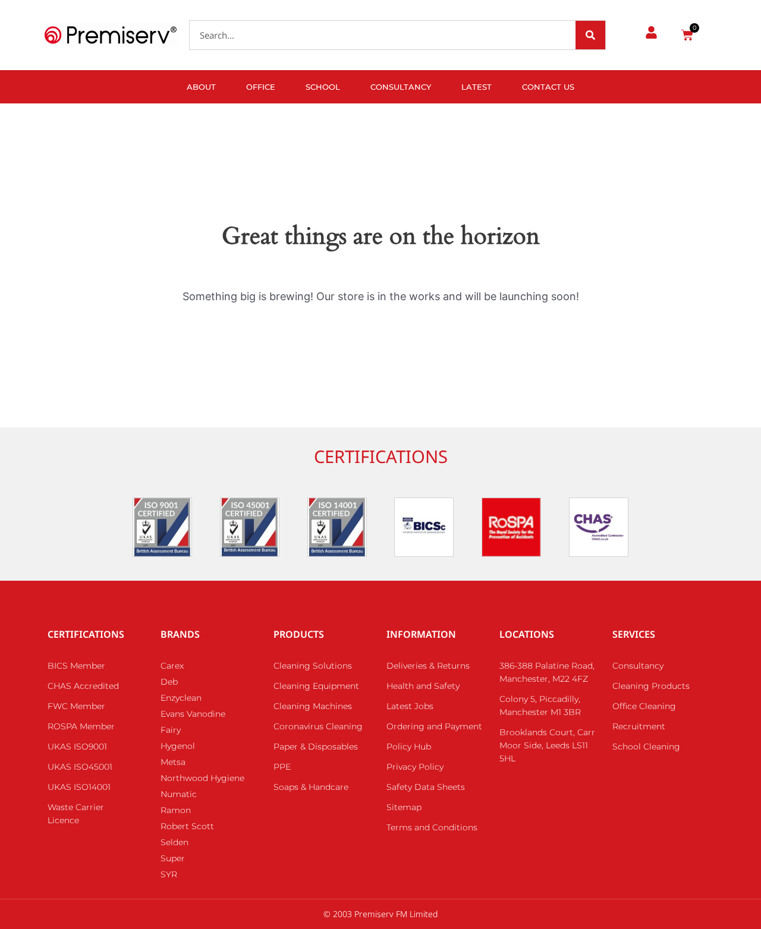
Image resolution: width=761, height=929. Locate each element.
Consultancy (400, 87)
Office (260, 87)
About (201, 87)
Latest (476, 87)
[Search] (590, 35)
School (323, 87)
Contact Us (548, 87)
